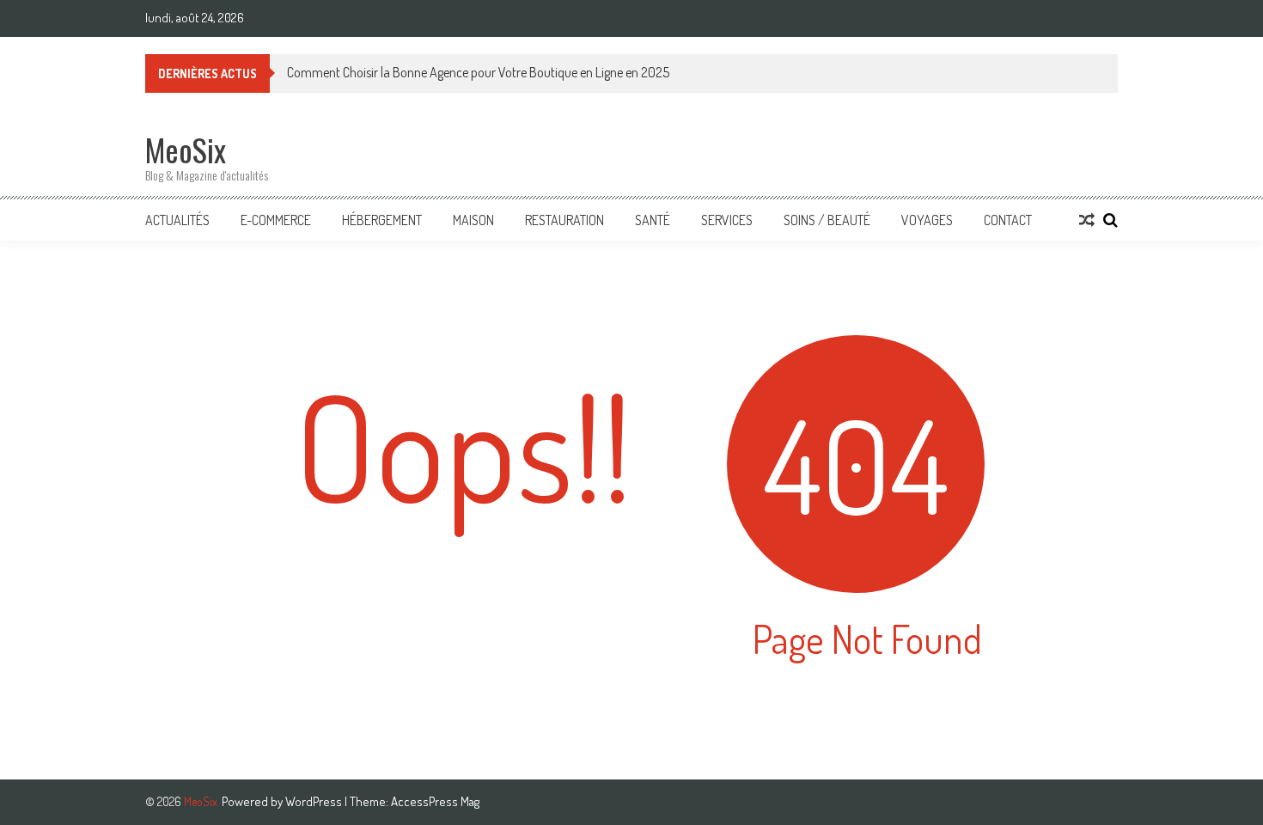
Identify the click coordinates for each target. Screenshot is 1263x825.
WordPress (315, 801)
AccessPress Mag (435, 801)
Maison (473, 220)
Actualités (177, 220)
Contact (1008, 220)
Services (727, 220)
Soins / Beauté (827, 220)
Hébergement (382, 220)
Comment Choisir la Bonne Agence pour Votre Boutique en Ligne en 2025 (478, 72)
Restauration (564, 220)
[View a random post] (1087, 220)
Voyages (927, 220)
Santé (652, 220)
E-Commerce (276, 220)
